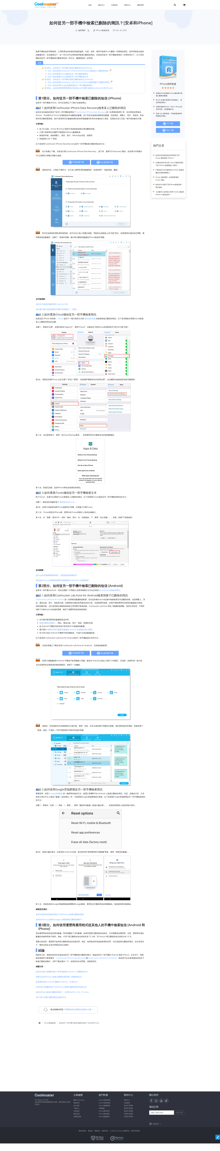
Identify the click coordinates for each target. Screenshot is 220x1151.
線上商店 (77, 1105)
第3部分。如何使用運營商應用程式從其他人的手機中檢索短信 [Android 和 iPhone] (79, 88)
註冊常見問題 (128, 1116)
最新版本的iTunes (67, 502)
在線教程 (127, 1103)
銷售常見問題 (128, 1108)
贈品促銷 (77, 1114)
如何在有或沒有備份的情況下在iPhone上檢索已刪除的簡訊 (60, 914)
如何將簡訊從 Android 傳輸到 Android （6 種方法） (57, 982)
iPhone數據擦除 (104, 1116)
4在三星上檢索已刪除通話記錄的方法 (51, 997)
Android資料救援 (104, 1103)
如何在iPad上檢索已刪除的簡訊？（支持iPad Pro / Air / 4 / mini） (63, 992)
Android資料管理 (104, 1100)
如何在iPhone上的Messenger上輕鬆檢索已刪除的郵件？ (59, 919)
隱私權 (90, 1131)
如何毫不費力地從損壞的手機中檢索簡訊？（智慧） (57, 309)
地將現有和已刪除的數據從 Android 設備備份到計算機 (69, 629)
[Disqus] (91, 1062)
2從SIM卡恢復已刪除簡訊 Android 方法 (52, 304)
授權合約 (97, 1131)
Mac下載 (170, 130)
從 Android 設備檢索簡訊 (109, 590)
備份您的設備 (89, 318)
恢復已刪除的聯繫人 (47, 623)
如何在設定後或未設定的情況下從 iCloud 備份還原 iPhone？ (167, 156)
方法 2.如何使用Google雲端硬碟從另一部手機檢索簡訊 (70, 85)
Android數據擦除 (104, 1105)
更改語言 (156, 1124)
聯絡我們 (77, 1103)
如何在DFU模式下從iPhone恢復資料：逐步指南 (169, 185)
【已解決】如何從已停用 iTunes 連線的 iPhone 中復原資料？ (169, 193)
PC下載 (169, 123)
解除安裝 (105, 1131)
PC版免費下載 (78, 162)
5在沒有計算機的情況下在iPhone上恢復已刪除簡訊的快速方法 (61, 987)
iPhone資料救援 (168, 83)
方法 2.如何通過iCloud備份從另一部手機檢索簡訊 (68, 74)
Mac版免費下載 (106, 162)
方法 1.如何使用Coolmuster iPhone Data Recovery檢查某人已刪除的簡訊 (78, 71)
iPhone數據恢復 (102, 30)
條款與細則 (82, 1131)
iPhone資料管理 (104, 1111)
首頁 (90, 5)
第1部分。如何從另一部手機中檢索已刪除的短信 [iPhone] (68, 68)
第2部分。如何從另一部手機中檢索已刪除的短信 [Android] (69, 79)
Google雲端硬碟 (56, 793)
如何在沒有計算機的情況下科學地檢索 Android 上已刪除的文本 (62, 971)
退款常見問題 (128, 1111)
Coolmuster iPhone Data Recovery (91, 112)
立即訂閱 (179, 1112)
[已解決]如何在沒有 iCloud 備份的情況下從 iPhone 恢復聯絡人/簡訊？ (169, 163)
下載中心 (77, 1108)
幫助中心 (127, 1100)
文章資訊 (77, 1111)
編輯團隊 (81, 30)
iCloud (60, 318)
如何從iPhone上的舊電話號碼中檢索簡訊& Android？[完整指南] (62, 580)
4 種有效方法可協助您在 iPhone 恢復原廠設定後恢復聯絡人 (169, 171)
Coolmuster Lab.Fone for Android (50, 599)
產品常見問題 (128, 1105)
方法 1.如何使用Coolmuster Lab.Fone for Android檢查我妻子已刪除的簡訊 (79, 82)
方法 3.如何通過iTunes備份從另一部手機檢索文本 (68, 76)
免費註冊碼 (77, 1116)
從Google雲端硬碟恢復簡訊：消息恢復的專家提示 (56, 575)
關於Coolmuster (79, 1100)
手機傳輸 (102, 1108)
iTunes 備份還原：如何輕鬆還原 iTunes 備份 (167, 178)
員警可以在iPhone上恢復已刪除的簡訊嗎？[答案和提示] (58, 976)
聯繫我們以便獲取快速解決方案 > (79, 1009)
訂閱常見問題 (128, 1114)
